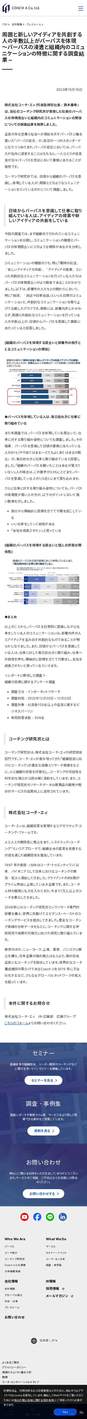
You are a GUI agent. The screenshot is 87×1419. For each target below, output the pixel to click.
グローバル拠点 (14, 1295)
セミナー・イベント (56, 1252)
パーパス (10, 1246)
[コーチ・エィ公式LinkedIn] (63, 1217)
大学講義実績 (13, 1271)
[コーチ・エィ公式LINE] (50, 1217)
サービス (51, 1246)
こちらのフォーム (16, 1023)
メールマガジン (57, 1296)
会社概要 (10, 1288)
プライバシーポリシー (14, 1367)
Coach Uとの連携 (15, 1265)
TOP (4, 24)
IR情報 (51, 1281)
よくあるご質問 (10, 1362)
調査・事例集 (54, 1265)
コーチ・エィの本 (55, 1259)
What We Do (56, 1239)
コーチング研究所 (15, 1259)
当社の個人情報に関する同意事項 (34, 1400)
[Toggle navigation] (80, 9)
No (82, 1412)
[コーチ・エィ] (21, 8)
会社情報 (17, 24)
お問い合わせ (15, 1317)
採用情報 (52, 1288)
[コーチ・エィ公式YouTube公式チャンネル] (24, 1217)
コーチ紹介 (11, 1252)
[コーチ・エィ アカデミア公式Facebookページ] (37, 1217)
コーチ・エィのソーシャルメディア (20, 1382)
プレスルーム (33, 24)
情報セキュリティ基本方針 (16, 1372)
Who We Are (15, 1239)
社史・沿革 (11, 1301)
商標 (4, 1377)
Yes (65, 1412)
